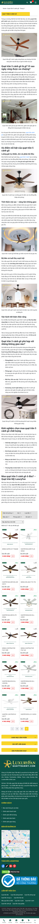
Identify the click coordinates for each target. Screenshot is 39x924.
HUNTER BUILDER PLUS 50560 (28, 550)
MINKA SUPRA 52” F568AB (10, 549)
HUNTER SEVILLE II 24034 (28, 714)
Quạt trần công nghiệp (18, 903)
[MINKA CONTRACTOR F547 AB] (29, 636)
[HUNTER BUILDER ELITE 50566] (10, 603)
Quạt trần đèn (5, 895)
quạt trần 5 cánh (25, 157)
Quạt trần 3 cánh (19, 900)
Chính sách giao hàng (9, 821)
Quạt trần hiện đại (18, 897)
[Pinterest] (14, 866)
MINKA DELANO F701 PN (28, 582)
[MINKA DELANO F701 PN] (29, 570)
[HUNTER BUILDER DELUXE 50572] (10, 570)
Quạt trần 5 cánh (29, 900)
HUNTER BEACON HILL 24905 (27, 616)
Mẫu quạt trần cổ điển (7, 900)
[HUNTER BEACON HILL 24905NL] (29, 669)
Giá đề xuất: (6, 554)
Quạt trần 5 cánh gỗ (13, 8)
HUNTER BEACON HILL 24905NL (27, 682)
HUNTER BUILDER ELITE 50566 (9, 616)
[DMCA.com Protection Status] (10, 871)
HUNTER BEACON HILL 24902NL (9, 682)
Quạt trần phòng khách (17, 895)
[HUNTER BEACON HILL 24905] (29, 603)
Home (4, 8)
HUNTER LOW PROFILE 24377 (9, 715)
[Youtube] (10, 866)
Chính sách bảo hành (9, 818)
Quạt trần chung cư (6, 897)
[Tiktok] (7, 866)
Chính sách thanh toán (9, 811)
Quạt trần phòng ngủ (30, 895)
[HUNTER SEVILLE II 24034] (29, 702)
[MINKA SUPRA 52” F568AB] (10, 537)
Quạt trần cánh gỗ (6, 903)
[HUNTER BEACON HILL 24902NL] (10, 669)
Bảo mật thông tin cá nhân (10, 808)
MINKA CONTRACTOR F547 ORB (8, 649)
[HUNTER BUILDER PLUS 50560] (29, 537)
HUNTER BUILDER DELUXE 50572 (10, 583)
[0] (31, 2)
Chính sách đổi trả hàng (10, 815)
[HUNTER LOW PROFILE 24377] (10, 702)
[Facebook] (3, 866)
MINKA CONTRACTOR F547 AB (27, 649)
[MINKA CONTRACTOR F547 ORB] (10, 636)
